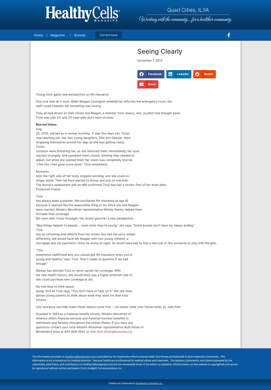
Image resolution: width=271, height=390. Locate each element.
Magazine (58, 35)
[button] (150, 74)
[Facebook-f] (228, 35)
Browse (79, 35)
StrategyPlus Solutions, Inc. (149, 383)
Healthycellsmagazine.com (80, 356)
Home (38, 35)
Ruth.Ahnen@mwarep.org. (115, 331)
